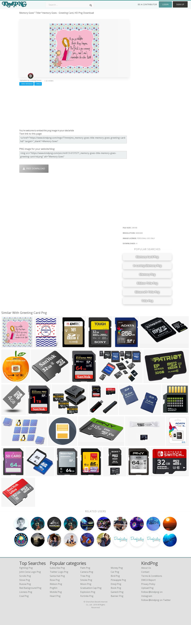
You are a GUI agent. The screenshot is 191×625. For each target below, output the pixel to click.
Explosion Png (87, 591)
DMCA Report (148, 580)
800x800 (83, 444)
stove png (24, 580)
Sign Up (180, 4)
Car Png (115, 571)
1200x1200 (33, 413)
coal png (24, 596)
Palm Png (85, 567)
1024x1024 (54, 444)
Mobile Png (56, 591)
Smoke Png (86, 580)
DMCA (38, 84)
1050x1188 (40, 346)
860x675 (156, 474)
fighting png (26, 567)
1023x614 (149, 381)
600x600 (6, 346)
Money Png (117, 567)
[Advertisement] (74, 106)
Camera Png (86, 571)
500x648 (118, 346)
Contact (145, 571)
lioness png (25, 591)
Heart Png (55, 596)
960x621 (6, 444)
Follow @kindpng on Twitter (156, 600)
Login (165, 4)
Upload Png (147, 587)
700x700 (130, 444)
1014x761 (103, 381)
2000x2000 (61, 474)
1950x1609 (8, 504)
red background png (30, 587)
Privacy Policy (148, 584)
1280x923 (7, 381)
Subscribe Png (57, 567)
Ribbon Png (56, 584)
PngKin (53, 587)
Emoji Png (116, 584)
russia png (25, 584)
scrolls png (25, 575)
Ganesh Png (117, 591)
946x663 (124, 413)
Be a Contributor (147, 4)
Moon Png (85, 584)
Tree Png (85, 575)
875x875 (84, 474)
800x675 (57, 413)
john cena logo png (30, 571)
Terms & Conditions (151, 575)
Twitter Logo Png (59, 571)
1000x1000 (93, 346)
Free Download (35, 168)
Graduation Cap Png (91, 587)
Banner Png (117, 596)
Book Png (116, 587)
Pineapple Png (118, 580)
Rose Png (55, 580)
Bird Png (115, 575)
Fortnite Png (86, 596)
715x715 (167, 413)
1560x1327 (37, 381)
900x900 (145, 346)
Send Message (26, 84)
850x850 (65, 346)
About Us (146, 567)
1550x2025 (8, 474)
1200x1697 (8, 413)
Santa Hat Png (57, 575)
